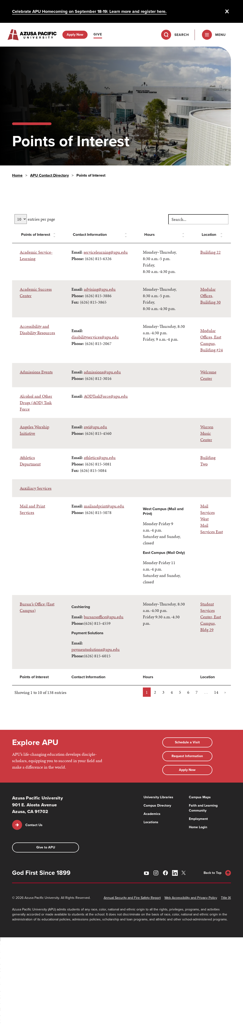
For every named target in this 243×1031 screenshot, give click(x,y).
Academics (152, 813)
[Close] (227, 11)
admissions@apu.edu (102, 372)
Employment (198, 818)
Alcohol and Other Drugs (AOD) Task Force (36, 402)
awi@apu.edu (95, 427)
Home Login (198, 827)
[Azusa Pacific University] (32, 34)
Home (17, 175)
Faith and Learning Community (203, 808)
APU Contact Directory (49, 175)
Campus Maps (200, 797)
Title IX (226, 897)
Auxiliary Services (35, 488)
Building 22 (210, 252)
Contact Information (90, 234)
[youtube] (146, 873)
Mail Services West (207, 512)
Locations (151, 822)
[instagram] (156, 873)
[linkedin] (175, 873)
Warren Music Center (206, 433)
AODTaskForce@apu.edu (106, 396)
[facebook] (165, 873)
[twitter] (184, 873)
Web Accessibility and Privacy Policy (190, 897)
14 (216, 692)
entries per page (41, 219)
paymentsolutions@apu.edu (95, 649)
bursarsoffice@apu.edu (103, 617)
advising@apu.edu (100, 289)
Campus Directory (157, 805)
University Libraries (158, 797)
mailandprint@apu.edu (104, 506)
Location (209, 234)
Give (97, 34)
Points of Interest (35, 234)
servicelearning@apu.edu (106, 252)
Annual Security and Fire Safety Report (132, 897)
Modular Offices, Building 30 (210, 295)
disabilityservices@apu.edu (95, 337)
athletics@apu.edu (100, 457)
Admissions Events (36, 372)
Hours (149, 234)
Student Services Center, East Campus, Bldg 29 (210, 617)
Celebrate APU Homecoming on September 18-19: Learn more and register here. (89, 11)
